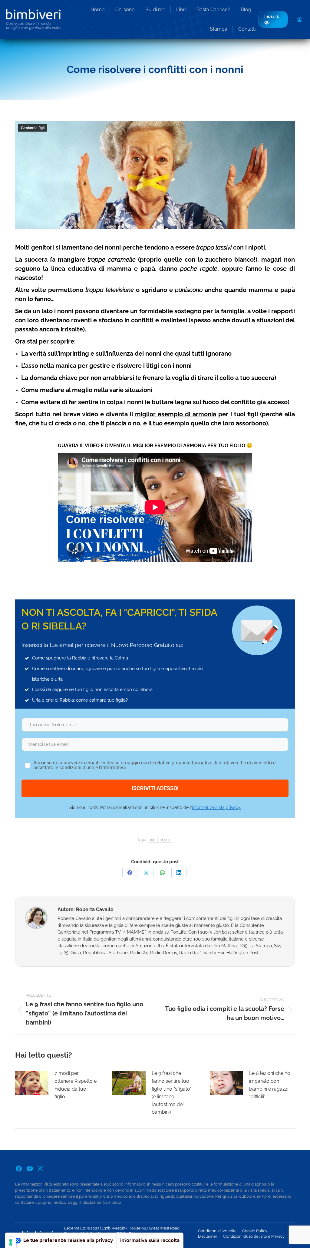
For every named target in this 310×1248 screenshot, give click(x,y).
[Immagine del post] (31, 1083)
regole (165, 839)
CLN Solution (94, 1239)
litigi (153, 839)
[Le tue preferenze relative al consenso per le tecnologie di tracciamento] (10, 1242)
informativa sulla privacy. (216, 807)
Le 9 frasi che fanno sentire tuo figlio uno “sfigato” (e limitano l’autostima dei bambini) (172, 1092)
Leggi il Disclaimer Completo (94, 1202)
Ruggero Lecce (156, 1239)
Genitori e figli (33, 128)
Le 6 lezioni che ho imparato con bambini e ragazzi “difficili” (269, 1084)
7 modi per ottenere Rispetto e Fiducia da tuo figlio (75, 1084)
